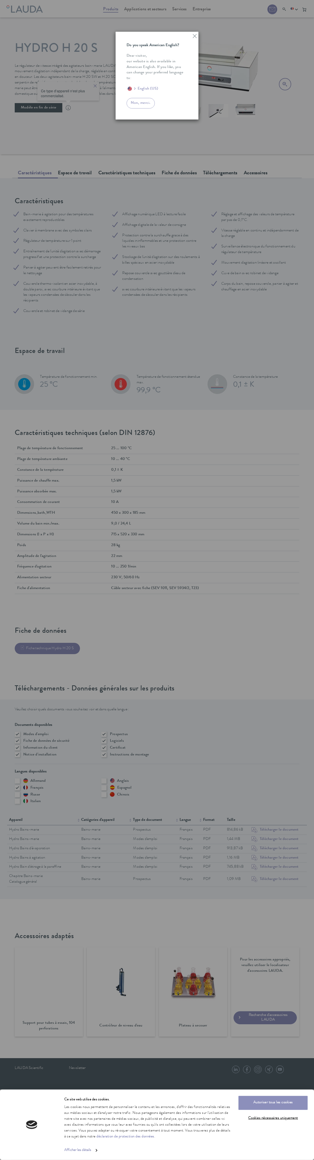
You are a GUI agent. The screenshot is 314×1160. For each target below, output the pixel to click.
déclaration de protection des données (125, 1137)
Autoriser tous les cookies (273, 1103)
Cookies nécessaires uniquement (273, 1118)
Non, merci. (141, 103)
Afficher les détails (77, 1150)
